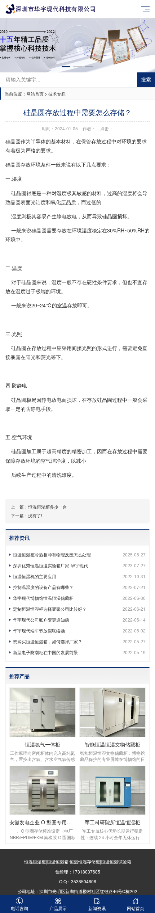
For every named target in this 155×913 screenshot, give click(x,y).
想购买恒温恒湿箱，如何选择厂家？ (79, 641)
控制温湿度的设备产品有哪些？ (79, 587)
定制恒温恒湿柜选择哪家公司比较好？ (79, 609)
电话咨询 (19, 908)
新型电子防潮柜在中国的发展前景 (79, 652)
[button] (66, 66)
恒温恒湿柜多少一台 (47, 507)
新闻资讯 (97, 908)
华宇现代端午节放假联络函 (79, 630)
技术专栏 (57, 94)
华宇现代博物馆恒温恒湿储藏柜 (79, 598)
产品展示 (58, 908)
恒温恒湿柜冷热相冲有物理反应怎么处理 (79, 554)
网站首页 (35, 94)
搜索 (146, 80)
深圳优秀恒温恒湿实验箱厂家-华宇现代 (79, 565)
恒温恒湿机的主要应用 (79, 576)
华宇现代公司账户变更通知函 (79, 620)
